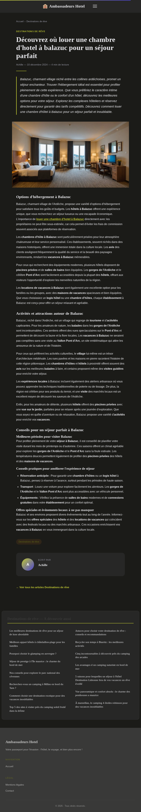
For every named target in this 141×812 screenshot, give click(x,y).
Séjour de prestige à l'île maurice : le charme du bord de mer (34, 663)
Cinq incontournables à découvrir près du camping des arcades (102, 655)
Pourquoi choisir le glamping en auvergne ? (32, 653)
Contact (10, 790)
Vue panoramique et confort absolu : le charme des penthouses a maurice (102, 693)
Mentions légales (15, 784)
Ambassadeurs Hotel (64, 6)
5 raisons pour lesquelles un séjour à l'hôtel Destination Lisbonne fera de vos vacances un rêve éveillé (102, 680)
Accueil (20, 21)
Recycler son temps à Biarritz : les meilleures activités (99, 644)
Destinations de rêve (36, 21)
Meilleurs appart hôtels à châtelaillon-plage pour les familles (37, 644)
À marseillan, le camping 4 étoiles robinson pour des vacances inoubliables (101, 704)
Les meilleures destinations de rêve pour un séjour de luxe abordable (36, 632)
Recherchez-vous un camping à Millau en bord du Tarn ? (36, 686)
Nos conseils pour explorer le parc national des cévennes (34, 674)
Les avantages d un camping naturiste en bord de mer (101, 666)
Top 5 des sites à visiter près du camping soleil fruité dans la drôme (37, 708)
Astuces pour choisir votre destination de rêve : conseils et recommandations (100, 632)
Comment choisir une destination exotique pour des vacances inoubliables (37, 697)
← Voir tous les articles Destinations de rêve (42, 587)
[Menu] (94, 6)
